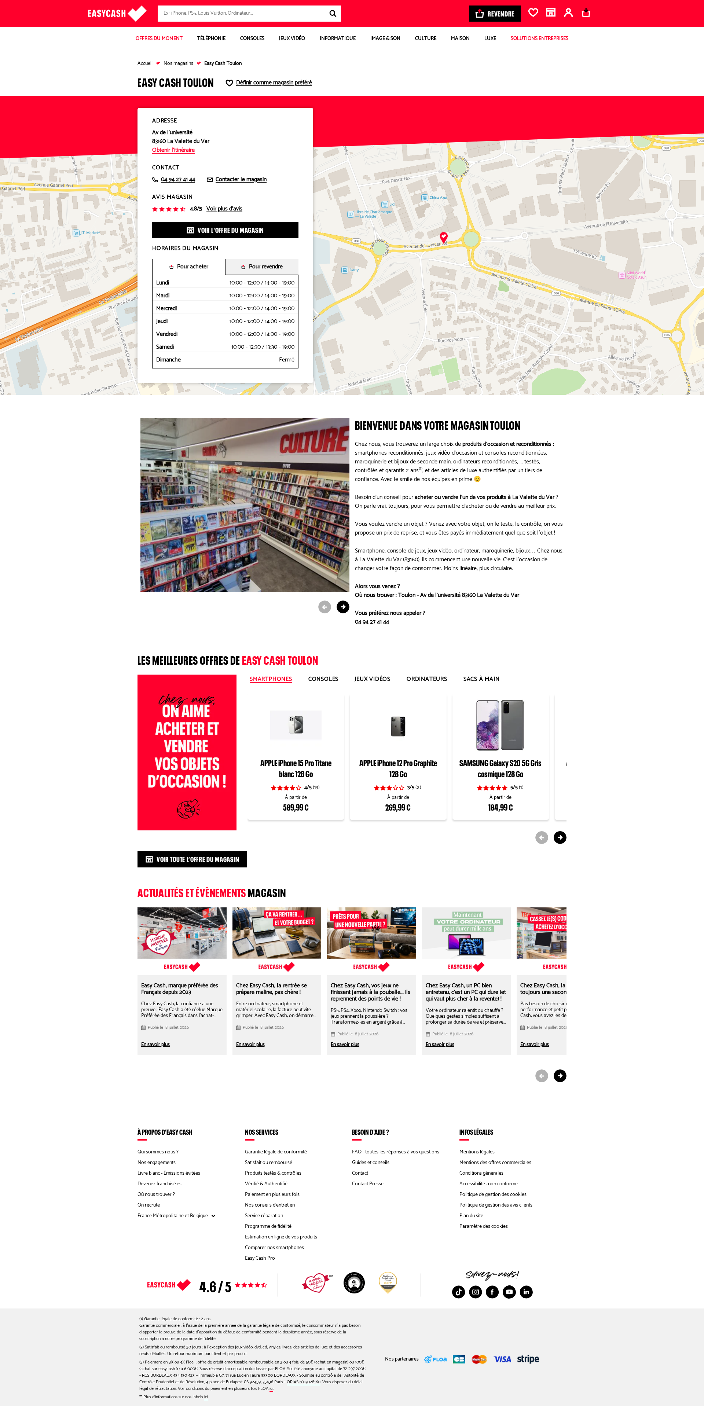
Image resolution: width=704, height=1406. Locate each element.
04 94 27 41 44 (178, 179)
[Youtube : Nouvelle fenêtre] (509, 1292)
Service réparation (264, 1216)
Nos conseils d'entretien (270, 1205)
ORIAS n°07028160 (303, 1382)
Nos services (261, 1132)
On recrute (149, 1205)
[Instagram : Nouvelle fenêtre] (475, 1292)
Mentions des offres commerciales (495, 1163)
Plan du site (471, 1216)
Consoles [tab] (323, 679)
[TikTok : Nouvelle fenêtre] (458, 1292)
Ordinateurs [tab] (427, 679)
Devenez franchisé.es (160, 1184)
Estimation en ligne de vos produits (281, 1237)
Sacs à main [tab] (481, 679)
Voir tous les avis (220, 1285)
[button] (443, 238)
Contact (360, 1173)
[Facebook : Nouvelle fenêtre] (492, 1292)
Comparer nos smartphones (274, 1248)
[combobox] (249, 13)
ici (271, 1388)
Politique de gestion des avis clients (495, 1205)
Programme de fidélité (268, 1226)
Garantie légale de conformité (276, 1152)
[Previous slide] (324, 607)
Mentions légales (477, 1152)
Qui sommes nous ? (158, 1152)
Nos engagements (157, 1163)
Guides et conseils (370, 1163)
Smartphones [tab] (271, 679)
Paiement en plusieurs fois (272, 1194)
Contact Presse (368, 1184)
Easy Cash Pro (260, 1258)
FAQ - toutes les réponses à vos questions (395, 1152)
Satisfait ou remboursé (268, 1163)
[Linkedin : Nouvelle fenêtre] (526, 1292)
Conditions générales (481, 1173)
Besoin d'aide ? (370, 1132)
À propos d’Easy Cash (165, 1132)
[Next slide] (343, 607)
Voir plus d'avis (224, 209)
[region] (352, 245)
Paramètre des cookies (483, 1226)
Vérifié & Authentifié (266, 1184)
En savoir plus (155, 1045)
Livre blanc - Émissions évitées (169, 1173)
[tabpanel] (406, 767)
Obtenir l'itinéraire (173, 150)
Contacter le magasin (241, 179)
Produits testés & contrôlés (273, 1173)
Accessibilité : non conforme (488, 1184)
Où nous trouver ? (156, 1194)
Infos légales (476, 1132)
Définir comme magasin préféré (274, 82)
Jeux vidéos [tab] (372, 679)
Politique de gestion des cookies (493, 1194)
